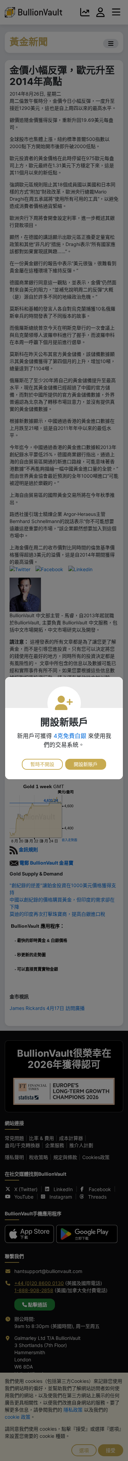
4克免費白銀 (70, 736)
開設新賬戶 (86, 764)
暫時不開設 (42, 764)
